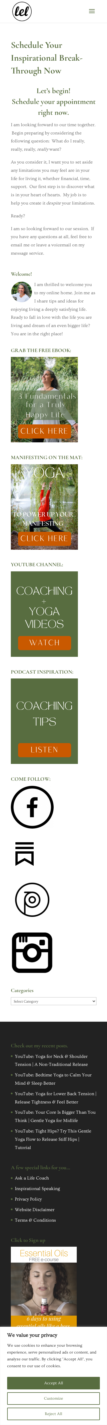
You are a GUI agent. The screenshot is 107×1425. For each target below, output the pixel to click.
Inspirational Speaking (37, 1188)
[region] (53, 1376)
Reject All (53, 1414)
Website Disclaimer (34, 1209)
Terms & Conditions (35, 1220)
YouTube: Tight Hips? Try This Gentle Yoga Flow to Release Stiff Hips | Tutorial (53, 1139)
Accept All (53, 1383)
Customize (53, 1398)
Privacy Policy (28, 1199)
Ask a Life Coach (32, 1178)
